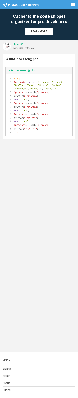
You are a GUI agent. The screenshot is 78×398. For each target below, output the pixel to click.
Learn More (39, 31)
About (6, 383)
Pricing (7, 390)
